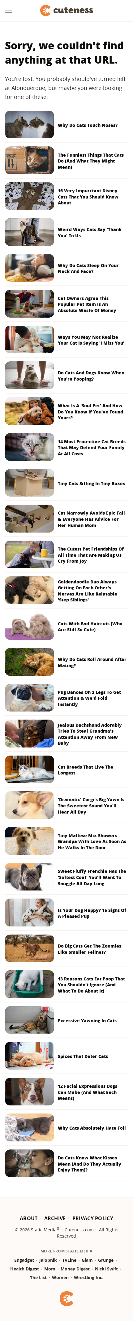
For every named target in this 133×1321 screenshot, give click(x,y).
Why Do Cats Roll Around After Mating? (92, 662)
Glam (87, 1260)
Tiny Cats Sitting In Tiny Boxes (91, 483)
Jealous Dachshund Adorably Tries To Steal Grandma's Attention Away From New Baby (90, 734)
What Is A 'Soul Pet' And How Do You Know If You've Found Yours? (90, 412)
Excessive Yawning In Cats (87, 1021)
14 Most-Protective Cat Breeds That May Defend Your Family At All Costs (92, 448)
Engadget (24, 1260)
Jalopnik (48, 1260)
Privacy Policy (92, 1218)
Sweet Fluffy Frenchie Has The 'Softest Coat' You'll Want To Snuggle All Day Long (92, 877)
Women (60, 1277)
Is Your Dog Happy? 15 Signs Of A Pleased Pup (92, 913)
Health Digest (24, 1269)
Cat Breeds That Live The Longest (85, 770)
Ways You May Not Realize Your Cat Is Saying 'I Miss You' (91, 340)
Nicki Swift (106, 1269)
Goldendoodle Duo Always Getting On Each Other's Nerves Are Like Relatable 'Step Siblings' (87, 591)
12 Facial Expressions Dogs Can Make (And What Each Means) (87, 1092)
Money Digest (75, 1269)
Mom (49, 1269)
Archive (55, 1218)
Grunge (106, 1260)
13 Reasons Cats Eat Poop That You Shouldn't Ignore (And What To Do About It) (91, 985)
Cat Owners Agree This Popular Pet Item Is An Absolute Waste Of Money (87, 304)
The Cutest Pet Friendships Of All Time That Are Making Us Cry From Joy (91, 555)
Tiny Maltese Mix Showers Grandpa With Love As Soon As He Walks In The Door (92, 841)
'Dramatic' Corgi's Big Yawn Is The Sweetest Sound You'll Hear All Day (91, 805)
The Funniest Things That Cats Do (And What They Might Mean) (91, 161)
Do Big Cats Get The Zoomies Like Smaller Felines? (89, 949)
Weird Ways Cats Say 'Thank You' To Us (90, 232)
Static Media (44, 1230)
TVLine (69, 1260)
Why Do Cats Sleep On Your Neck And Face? (88, 268)
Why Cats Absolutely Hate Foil (92, 1128)
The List (38, 1277)
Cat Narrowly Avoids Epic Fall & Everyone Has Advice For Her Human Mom (91, 519)
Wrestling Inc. (88, 1277)
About (29, 1218)
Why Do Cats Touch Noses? (88, 125)
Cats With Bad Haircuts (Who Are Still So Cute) (90, 627)
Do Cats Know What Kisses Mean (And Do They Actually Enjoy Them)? (89, 1164)
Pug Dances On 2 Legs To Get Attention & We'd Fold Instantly (89, 698)
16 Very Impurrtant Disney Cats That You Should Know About (88, 197)
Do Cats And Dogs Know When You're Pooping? (91, 376)
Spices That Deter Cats (83, 1056)
